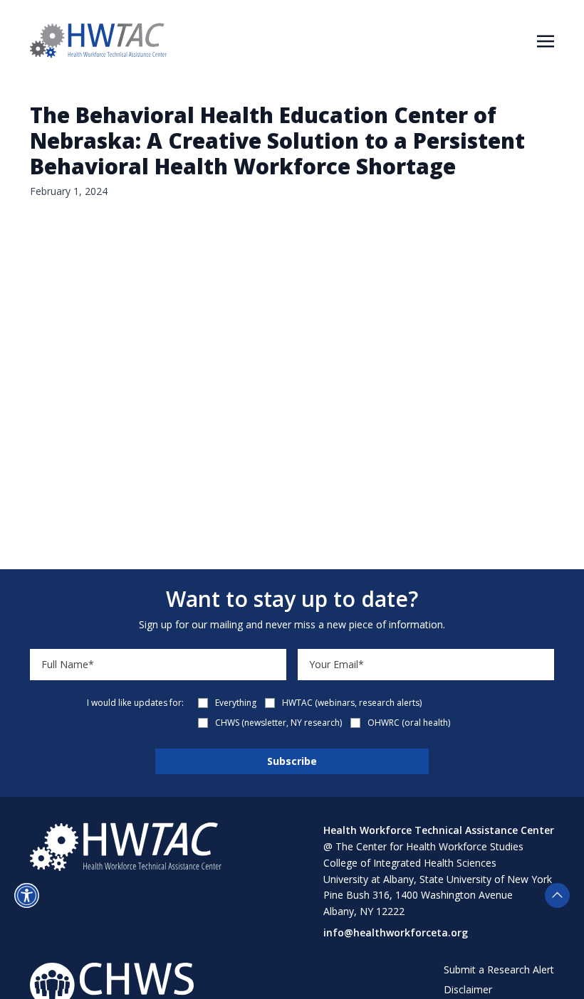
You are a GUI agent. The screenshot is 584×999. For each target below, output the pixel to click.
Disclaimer (468, 989)
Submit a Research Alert (499, 969)
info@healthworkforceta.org (395, 932)
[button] (26, 895)
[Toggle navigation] (545, 40)
